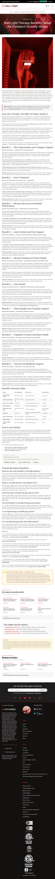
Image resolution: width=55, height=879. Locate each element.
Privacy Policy (38, 693)
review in (14, 348)
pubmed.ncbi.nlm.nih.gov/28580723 (20, 556)
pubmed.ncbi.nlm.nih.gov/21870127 (28, 546)
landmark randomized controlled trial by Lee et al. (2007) (16, 159)
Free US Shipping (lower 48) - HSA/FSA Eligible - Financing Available (30, 1)
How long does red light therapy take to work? (16, 447)
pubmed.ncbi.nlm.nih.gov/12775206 (10, 552)
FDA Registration (29, 873)
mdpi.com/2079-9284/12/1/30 (9, 541)
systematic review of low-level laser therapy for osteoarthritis (18, 244)
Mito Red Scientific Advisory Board (13, 633)
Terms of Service (29, 693)
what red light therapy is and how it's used (36, 124)
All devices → (36, 462)
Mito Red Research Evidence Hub (12, 627)
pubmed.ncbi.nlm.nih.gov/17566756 (19, 537)
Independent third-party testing (12, 631)
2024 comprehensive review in (22, 167)
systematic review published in (17, 218)
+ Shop (27, 64)
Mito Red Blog (16, 11)
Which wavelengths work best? (12, 450)
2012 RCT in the (36, 317)
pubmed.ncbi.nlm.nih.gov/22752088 (37, 566)
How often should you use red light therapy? (16, 449)
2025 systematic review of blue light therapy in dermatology (17, 191)
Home (11, 11)
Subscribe (42, 690)
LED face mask (21, 437)
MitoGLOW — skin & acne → (10, 462)
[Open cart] (52, 6)
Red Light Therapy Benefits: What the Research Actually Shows (33, 11)
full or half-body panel (27, 439)
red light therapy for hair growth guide (28, 305)
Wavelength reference (10, 629)
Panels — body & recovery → (25, 462)
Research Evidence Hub (15, 109)
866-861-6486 (8, 748)
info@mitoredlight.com (10, 752)
